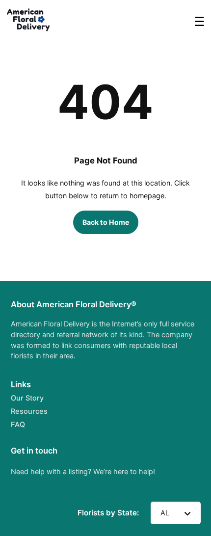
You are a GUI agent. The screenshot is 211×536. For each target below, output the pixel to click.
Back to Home (105, 222)
